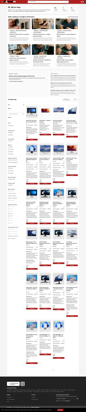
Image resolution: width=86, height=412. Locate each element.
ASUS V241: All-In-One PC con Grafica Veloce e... (31, 122)
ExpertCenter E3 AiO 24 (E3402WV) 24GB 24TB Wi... (31, 160)
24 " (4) (11, 213)
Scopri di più (54, 409)
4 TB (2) (11, 168)
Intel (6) (11, 134)
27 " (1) (11, 216)
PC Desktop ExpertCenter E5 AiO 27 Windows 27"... (71, 243)
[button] (65, 2)
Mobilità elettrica (20, 391)
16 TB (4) (11, 170)
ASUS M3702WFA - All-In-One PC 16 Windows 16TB (58, 336)
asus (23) (11, 125)
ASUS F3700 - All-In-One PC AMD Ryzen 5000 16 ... (31, 289)
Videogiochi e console (60, 391)
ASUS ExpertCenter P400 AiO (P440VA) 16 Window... (44, 289)
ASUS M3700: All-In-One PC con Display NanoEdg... (71, 289)
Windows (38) (12, 179)
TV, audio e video (53, 391)
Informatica (14, 391)
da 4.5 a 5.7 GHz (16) (14, 236)
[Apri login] (81, 2)
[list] (16, 113)
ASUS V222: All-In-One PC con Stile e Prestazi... (71, 160)
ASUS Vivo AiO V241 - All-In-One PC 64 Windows (31, 204)
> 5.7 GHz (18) (12, 238)
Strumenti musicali (36, 391)
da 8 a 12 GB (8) (13, 195)
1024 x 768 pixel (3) (13, 160)
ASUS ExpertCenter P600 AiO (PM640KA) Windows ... (71, 204)
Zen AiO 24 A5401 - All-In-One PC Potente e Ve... (44, 160)
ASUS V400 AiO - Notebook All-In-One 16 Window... (44, 243)
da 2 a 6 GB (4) (12, 193)
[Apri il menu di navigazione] (2, 1)
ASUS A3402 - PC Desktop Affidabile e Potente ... (57, 204)
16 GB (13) (12, 149)
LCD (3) (11, 140)
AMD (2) (11, 132)
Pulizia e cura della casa (28, 391)
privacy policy (67, 400)
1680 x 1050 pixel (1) (14, 162)
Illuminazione (9, 391)
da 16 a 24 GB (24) (13, 198)
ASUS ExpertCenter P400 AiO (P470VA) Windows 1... (44, 204)
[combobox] (48, 2)
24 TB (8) (11, 173)
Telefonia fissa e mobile (45, 391)
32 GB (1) (11, 151)
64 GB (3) (11, 154)
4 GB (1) (11, 146)
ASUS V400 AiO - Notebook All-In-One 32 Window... (58, 243)
